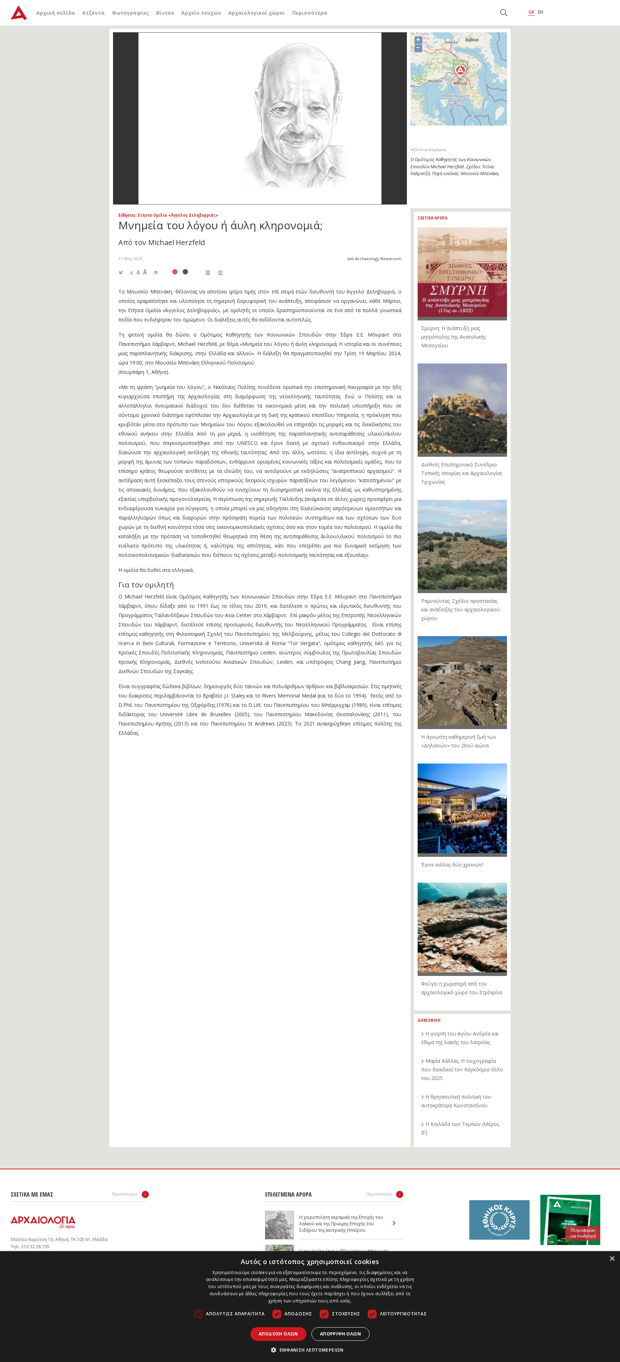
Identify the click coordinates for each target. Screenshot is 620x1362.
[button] (310, 1349)
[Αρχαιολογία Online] (19, 13)
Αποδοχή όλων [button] (278, 1334)
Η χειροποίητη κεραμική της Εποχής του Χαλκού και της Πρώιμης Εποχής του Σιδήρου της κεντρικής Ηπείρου (341, 1223)
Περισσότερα (309, 12)
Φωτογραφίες (130, 12)
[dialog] (310, 1306)
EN (540, 12)
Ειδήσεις (127, 215)
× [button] (612, 1259)
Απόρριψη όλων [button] (340, 1334)
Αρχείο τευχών (201, 12)
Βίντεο (165, 12)
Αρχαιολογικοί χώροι (256, 12)
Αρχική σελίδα (55, 12)
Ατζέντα (93, 12)
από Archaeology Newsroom (374, 258)
